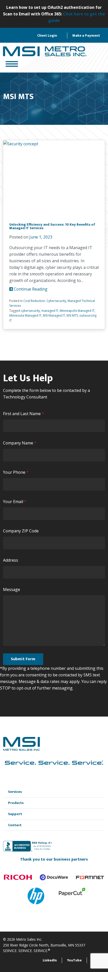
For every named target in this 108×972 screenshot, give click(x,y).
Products (16, 803)
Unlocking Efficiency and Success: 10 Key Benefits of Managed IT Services (52, 226)
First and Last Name (24, 414)
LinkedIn (50, 960)
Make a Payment (86, 35)
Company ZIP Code (21, 531)
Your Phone (17, 472)
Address (10, 560)
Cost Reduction (34, 301)
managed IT (49, 311)
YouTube (74, 960)
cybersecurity (30, 311)
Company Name (21, 443)
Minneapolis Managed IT (77, 311)
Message (11, 589)
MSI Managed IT (54, 315)
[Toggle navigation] (12, 64)
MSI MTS (72, 315)
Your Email (16, 502)
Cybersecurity (56, 301)
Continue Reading (30, 289)
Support (15, 814)
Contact (15, 825)
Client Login (47, 35)
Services (15, 792)
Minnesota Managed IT (25, 315)
